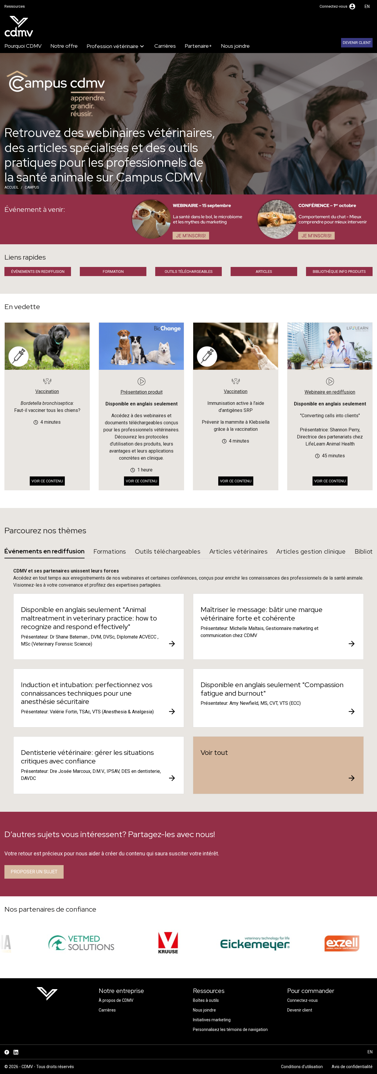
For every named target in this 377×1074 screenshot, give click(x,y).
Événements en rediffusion (38, 271)
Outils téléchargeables (189, 271)
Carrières (165, 45)
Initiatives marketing (212, 1019)
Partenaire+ (198, 45)
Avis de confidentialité (352, 1066)
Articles (264, 271)
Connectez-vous (302, 1000)
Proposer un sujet (34, 872)
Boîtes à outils (206, 1000)
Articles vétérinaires (238, 551)
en (367, 6)
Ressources (14, 6)
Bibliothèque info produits (339, 271)
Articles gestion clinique (310, 551)
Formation (113, 271)
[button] (338, 6)
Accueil (11, 187)
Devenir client (357, 42)
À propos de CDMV (116, 1000)
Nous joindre (235, 45)
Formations (109, 551)
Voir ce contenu (47, 481)
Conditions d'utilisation (302, 1066)
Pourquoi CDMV (23, 45)
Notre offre (64, 45)
